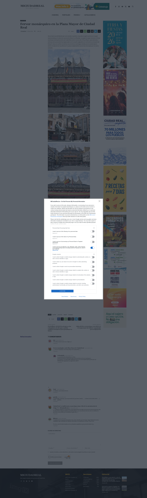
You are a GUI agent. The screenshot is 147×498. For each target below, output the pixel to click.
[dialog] (73, 249)
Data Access (73, 296)
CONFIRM (62, 291)
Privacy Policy (82, 296)
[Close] (100, 201)
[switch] (92, 231)
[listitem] (73, 228)
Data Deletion (65, 296)
